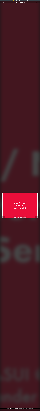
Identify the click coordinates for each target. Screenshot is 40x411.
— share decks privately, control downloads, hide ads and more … (20, 0)
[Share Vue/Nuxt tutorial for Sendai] (33, 410)
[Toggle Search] (36, 2)
